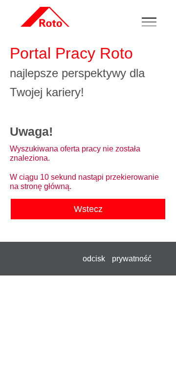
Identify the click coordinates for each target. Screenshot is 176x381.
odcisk (94, 258)
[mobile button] (151, 22)
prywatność (132, 258)
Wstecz (88, 209)
